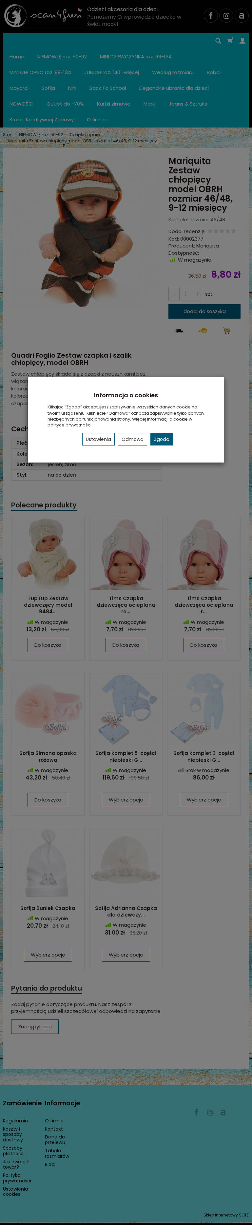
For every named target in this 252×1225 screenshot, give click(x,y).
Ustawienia (98, 439)
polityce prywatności (69, 425)
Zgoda (161, 439)
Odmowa (133, 439)
